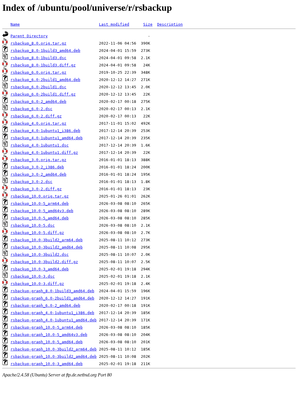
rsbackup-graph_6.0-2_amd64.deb (45, 305)
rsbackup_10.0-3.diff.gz (37, 283)
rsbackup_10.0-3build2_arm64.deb (46, 240)
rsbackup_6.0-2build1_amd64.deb (45, 80)
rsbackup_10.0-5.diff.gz (37, 232)
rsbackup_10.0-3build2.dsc (39, 254)
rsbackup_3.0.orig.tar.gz (38, 160)
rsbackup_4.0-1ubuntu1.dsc (39, 145)
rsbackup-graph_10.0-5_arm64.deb (46, 327)
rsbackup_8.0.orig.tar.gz (38, 43)
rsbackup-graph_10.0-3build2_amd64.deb (53, 356)
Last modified (114, 24)
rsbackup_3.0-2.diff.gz (36, 189)
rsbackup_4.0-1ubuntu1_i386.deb (45, 130)
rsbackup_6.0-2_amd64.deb (38, 101)
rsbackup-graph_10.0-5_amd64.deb (46, 342)
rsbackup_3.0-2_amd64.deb (38, 174)
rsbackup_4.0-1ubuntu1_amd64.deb (46, 138)
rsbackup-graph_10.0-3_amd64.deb (46, 364)
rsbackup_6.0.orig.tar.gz (38, 72)
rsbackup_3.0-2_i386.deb (37, 167)
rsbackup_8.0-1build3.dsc (38, 58)
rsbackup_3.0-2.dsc (31, 181)
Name (15, 24)
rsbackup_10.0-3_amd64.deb (39, 269)
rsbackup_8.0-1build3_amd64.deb (45, 50)
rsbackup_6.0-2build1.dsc (38, 87)
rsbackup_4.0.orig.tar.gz (38, 123)
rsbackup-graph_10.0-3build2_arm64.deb (53, 349)
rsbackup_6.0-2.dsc (31, 109)
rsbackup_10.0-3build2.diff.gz (44, 262)
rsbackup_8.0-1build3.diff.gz (43, 65)
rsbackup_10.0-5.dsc (32, 225)
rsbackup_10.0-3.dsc (32, 276)
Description (170, 24)
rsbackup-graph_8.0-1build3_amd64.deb (52, 291)
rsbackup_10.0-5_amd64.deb (39, 218)
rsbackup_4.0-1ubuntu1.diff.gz (44, 152)
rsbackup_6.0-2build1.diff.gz (43, 94)
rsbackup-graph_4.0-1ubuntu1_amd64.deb (53, 320)
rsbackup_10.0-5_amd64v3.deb (41, 211)
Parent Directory (29, 36)
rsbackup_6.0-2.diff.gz (36, 116)
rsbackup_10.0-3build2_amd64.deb (46, 247)
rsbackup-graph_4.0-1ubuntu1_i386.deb (52, 313)
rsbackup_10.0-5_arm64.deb (39, 203)
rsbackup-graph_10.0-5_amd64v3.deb (48, 334)
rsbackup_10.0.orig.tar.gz (39, 196)
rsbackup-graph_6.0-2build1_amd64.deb (52, 298)
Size (147, 24)
